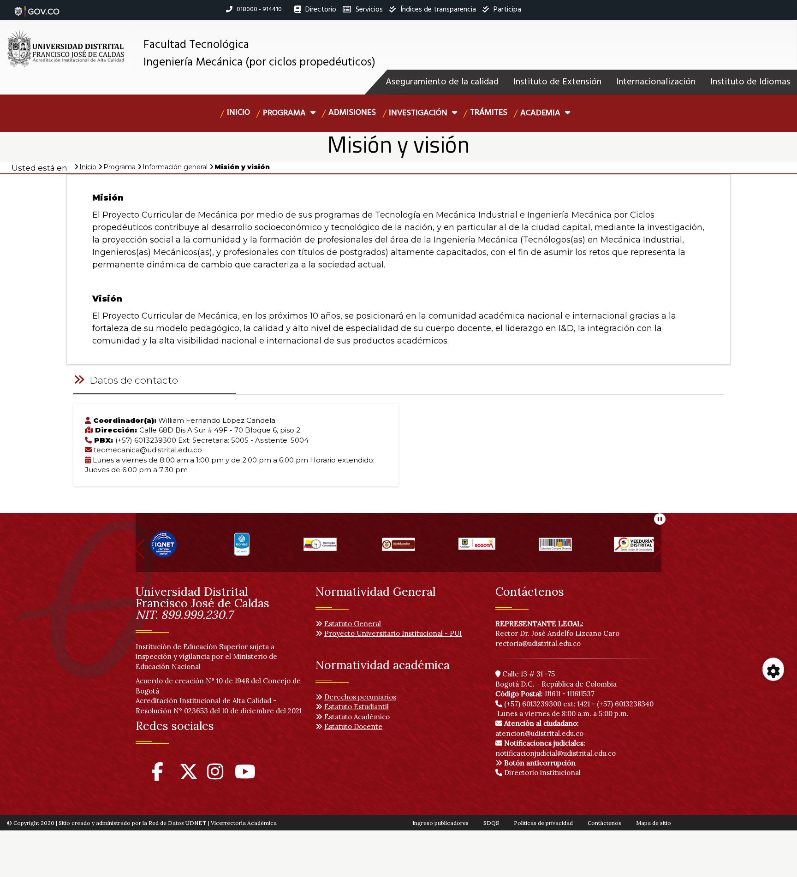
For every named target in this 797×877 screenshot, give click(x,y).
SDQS (491, 822)
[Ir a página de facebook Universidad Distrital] (157, 775)
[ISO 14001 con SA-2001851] (241, 548)
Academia (541, 113)
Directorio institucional (541, 772)
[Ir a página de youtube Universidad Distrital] (245, 775)
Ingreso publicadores (440, 822)
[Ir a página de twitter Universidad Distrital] (188, 775)
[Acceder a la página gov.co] (37, 6)
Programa (285, 113)
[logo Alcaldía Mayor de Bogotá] (477, 548)
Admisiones (352, 112)
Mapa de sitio (653, 822)
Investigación (419, 113)
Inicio (238, 112)
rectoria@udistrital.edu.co (538, 643)
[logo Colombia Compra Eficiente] (555, 548)
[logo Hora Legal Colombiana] (320, 548)
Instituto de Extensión (557, 82)
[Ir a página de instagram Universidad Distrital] (215, 775)
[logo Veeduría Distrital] (634, 548)
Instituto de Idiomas (750, 82)
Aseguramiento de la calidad (442, 82)
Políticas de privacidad (543, 822)
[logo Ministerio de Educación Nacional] (398, 548)
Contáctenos (604, 822)
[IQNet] (163, 548)
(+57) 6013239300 (532, 703)
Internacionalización (656, 82)
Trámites (488, 112)
